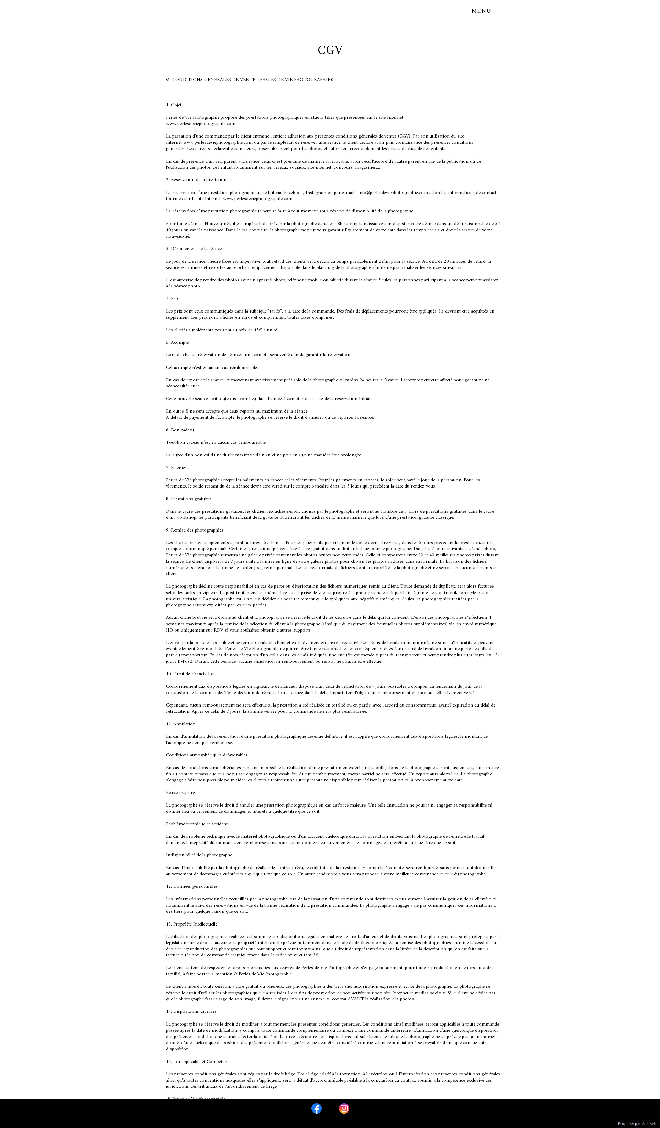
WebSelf (649, 1123)
